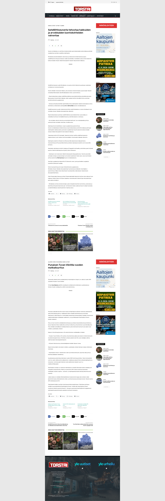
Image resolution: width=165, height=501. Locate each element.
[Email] (61, 45)
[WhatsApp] (55, 45)
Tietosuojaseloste (58, 481)
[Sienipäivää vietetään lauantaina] (55, 242)
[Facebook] (111, 2)
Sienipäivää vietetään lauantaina (55, 249)
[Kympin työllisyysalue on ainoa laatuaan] (99, 151)
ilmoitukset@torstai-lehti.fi (58, 487)
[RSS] (114, 2)
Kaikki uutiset (51, 25)
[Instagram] (113, 2)
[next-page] (51, 253)
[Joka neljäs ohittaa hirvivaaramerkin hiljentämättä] (70, 242)
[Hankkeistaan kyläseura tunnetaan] (99, 143)
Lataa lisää (106, 157)
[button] (115, 15)
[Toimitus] (49, 40)
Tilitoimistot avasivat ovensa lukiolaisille (58, 225)
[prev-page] (49, 253)
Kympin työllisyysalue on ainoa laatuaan (109, 152)
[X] (116, 2)
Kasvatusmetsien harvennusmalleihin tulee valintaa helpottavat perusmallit (84, 203)
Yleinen (62, 25)
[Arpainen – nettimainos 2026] (105, 77)
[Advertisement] (70, 74)
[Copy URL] (58, 45)
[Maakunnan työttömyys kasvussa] (85, 242)
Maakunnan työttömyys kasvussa (85, 249)
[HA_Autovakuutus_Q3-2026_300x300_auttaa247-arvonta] (105, 102)
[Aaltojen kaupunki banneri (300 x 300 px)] (105, 52)
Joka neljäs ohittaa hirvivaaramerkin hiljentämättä (70, 248)
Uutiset (58, 25)
